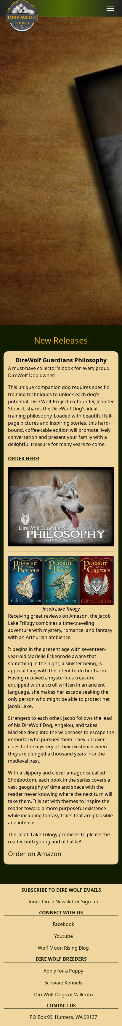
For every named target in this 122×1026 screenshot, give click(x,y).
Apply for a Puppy (63, 970)
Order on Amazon (34, 853)
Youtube (63, 936)
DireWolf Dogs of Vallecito (63, 994)
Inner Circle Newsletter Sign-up (63, 901)
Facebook (63, 924)
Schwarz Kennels (63, 982)
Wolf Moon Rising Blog (63, 948)
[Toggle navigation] (110, 8)
